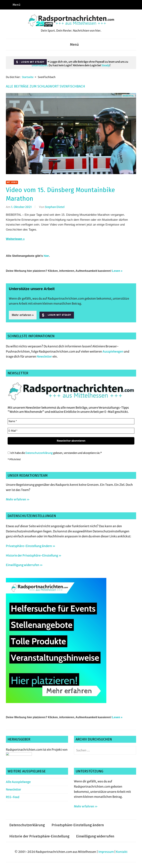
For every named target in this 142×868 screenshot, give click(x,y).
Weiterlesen (14, 239)
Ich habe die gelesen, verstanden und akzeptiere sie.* (56, 453)
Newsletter (44, 356)
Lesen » (117, 270)
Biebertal (128, 96)
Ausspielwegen (113, 351)
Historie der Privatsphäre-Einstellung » (33, 555)
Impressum (106, 852)
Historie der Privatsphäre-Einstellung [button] (39, 836)
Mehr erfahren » (23, 315)
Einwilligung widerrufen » (24, 565)
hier (46, 255)
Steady (105, 65)
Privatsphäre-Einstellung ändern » (30, 546)
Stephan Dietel (55, 207)
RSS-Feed (12, 797)
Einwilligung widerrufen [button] (95, 836)
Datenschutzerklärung (39, 453)
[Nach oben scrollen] (136, 862)
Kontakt (121, 852)
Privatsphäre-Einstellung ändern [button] (78, 825)
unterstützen (39, 65)
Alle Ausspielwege (18, 782)
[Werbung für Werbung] (56, 702)
